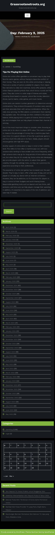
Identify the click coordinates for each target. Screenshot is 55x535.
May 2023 (9, 364)
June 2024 (9, 310)
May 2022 (9, 414)
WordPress (20, 532)
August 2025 (10, 252)
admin (7, 67)
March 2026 (10, 231)
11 (11, 459)
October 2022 (11, 393)
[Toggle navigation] (27, 15)
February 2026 (11, 236)
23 (47, 463)
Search (9, 211)
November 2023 (11, 339)
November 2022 (11, 389)
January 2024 (11, 331)
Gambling (17, 67)
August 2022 (10, 402)
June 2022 (9, 410)
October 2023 (11, 344)
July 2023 (9, 356)
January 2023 (11, 381)
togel (7, 434)
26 (18, 468)
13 (25, 459)
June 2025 (9, 260)
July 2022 (9, 406)
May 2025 (9, 265)
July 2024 (9, 306)
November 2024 (11, 290)
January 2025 (11, 281)
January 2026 (11, 240)
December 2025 (11, 244)
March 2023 (10, 373)
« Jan (6, 476)
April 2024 (9, 319)
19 (18, 463)
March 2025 (10, 273)
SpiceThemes (49, 532)
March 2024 (10, 323)
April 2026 (9, 227)
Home (17, 37)
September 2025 (12, 248)
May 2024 (9, 314)
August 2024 (10, 302)
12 (18, 459)
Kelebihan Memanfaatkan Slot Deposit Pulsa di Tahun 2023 (27, 496)
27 (25, 468)
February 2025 (11, 277)
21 (32, 463)
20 (25, 463)
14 (32, 459)
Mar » (11, 476)
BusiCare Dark (37, 532)
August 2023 (10, 352)
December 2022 (11, 385)
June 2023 (9, 360)
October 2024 (11, 294)
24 (5, 468)
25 (11, 468)
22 (40, 463)
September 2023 (12, 348)
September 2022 (12, 398)
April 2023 (9, 368)
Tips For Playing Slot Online (16, 72)
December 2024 (11, 285)
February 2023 (11, 377)
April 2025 (9, 269)
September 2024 (12, 298)
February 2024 (11, 327)
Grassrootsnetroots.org (27, 4)
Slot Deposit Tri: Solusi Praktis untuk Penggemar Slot (25, 491)
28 (33, 468)
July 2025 (9, 256)
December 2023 (11, 335)
